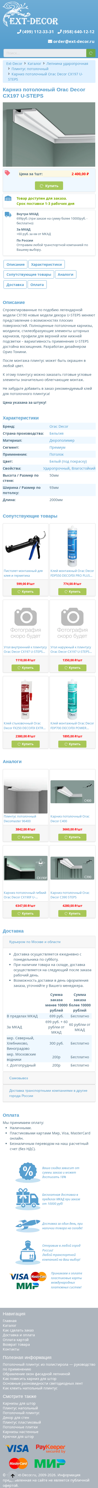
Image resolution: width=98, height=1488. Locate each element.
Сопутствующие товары (29, 274)
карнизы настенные (20, 1431)
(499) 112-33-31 (38, 31)
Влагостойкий (83, 468)
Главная (10, 1320)
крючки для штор (18, 1436)
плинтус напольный (20, 1408)
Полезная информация (27, 1357)
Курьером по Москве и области (35, 942)
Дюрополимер (62, 440)
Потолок (57, 454)
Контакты (11, 1349)
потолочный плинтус (21, 1412)
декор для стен (16, 1417)
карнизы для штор (19, 1403)
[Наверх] (12, 1476)
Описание (16, 264)
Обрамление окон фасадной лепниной (36, 1373)
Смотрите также (19, 1396)
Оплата (37, 284)
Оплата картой (16, 1339)
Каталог (9, 1325)
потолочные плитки (20, 1427)
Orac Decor (59, 426)
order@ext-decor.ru (73, 41)
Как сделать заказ (18, 1330)
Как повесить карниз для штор (30, 1378)
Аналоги (65, 274)
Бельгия (57, 433)
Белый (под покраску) (68, 461)
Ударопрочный (56, 468)
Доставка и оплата (19, 1335)
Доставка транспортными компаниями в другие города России (48, 1093)
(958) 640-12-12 (78, 31)
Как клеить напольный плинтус (30, 1388)
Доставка (15, 284)
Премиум (57, 447)
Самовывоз (18, 1078)
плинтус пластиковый (22, 1422)
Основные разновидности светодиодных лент (43, 1383)
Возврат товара (16, 1344)
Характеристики (46, 264)
